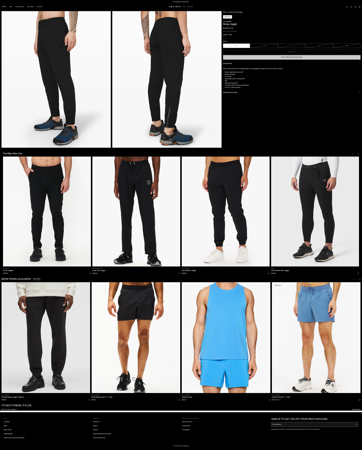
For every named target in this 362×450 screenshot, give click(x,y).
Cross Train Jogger (98, 270)
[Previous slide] (355, 279)
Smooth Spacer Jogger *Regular (13, 397)
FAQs (5, 426)
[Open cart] (359, 7)
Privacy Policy (186, 426)
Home (225, 12)
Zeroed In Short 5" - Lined (281, 397)
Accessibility (186, 429)
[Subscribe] (356, 424)
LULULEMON (227, 21)
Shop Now (37, 279)
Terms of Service (187, 421)
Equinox (95, 426)
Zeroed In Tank (187, 397)
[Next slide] (359, 279)
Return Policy (8, 429)
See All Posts (356, 409)
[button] (56, 79)
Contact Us (96, 421)
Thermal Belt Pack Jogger (280, 270)
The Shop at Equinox (181, 446)
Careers (95, 429)
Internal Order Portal (99, 437)
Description (227, 63)
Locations (7, 421)
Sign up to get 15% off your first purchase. (299, 419)
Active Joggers (8, 270)
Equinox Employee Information (102, 433)
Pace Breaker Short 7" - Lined (102, 397)
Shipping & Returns (230, 92)
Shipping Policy (8, 433)
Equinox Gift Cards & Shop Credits (14, 437)
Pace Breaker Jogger (189, 270)
